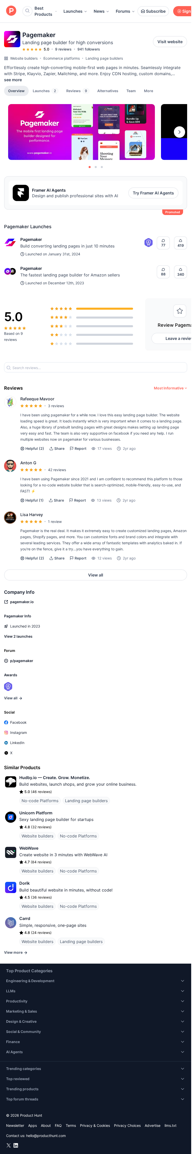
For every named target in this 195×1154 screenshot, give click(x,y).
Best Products (43, 11)
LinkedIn (17, 742)
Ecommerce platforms (61, 58)
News (99, 11)
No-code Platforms (40, 800)
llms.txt (170, 1125)
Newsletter (15, 1125)
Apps (32, 1125)
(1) (34, 500)
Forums (123, 11)
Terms (71, 1125)
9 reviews (63, 49)
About (46, 1125)
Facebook (18, 722)
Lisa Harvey (31, 514)
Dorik (24, 883)
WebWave (28, 848)
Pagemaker (31, 239)
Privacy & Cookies (95, 1125)
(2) (34, 448)
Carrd (24, 918)
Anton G (28, 462)
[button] (148, 90)
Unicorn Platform (35, 812)
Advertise (152, 1125)
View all (95, 575)
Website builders (24, 58)
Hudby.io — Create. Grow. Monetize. (54, 777)
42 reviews (57, 470)
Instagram (18, 732)
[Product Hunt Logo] (11, 11)
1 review (55, 521)
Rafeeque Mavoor (37, 398)
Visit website (170, 41)
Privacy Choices (127, 1125)
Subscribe (156, 11)
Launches (73, 11)
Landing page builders (104, 58)
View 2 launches (18, 636)
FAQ (58, 1125)
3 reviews (56, 406)
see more (13, 79)
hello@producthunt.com (46, 1135)
